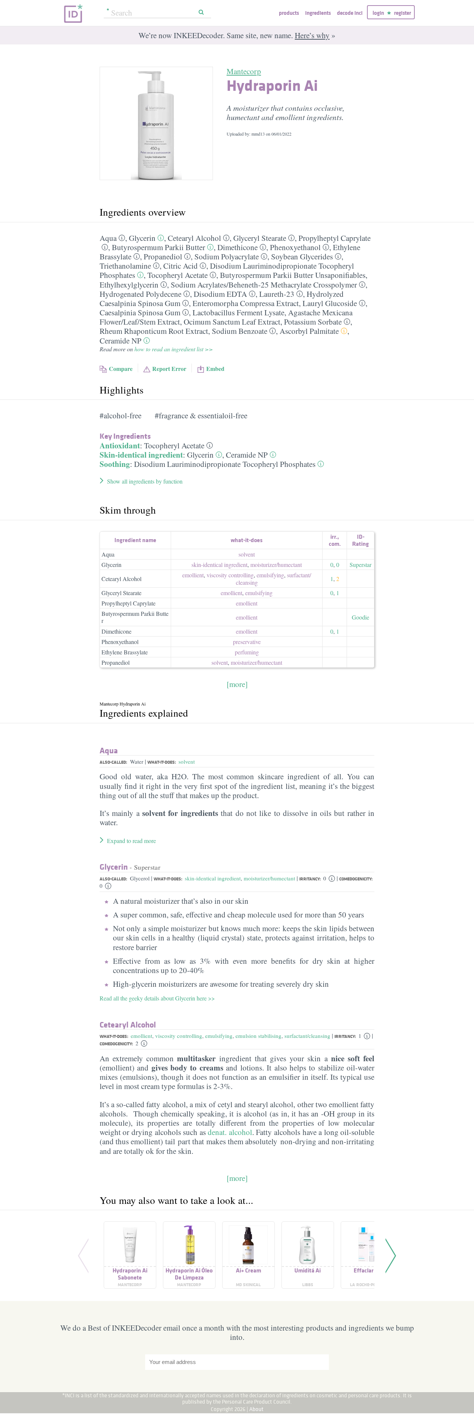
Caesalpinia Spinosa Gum (140, 312)
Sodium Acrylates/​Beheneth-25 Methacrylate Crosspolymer (264, 284)
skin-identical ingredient (219, 564)
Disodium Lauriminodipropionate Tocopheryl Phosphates (225, 464)
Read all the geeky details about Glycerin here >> (157, 998)
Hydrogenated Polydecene (140, 294)
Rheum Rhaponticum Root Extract (154, 331)
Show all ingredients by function (145, 481)
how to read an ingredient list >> (173, 349)
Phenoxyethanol (295, 247)
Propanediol (163, 256)
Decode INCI (350, 13)
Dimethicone (237, 247)
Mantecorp (244, 71)
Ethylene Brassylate (124, 652)
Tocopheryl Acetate (177, 275)
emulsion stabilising (258, 1035)
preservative (247, 641)
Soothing (115, 463)
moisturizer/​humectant (276, 564)
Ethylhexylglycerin (129, 284)
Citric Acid (180, 265)
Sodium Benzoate (239, 331)
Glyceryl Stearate (259, 238)
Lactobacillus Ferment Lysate (238, 312)
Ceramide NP (120, 340)
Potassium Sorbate (313, 321)
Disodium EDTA (220, 294)
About (256, 1409)
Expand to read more (131, 840)
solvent (246, 554)
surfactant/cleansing (307, 1035)
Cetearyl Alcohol (194, 238)
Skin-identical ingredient (141, 454)
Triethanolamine (125, 265)
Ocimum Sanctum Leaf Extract (232, 321)
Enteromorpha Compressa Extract (246, 303)
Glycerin (142, 238)
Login (378, 13)
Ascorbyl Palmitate (309, 331)
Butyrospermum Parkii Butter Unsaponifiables (292, 275)
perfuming (247, 652)
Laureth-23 (276, 294)
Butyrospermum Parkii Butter (158, 247)
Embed (215, 368)
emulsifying (270, 575)
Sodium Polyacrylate (226, 256)
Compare (121, 368)
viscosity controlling (230, 575)
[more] (237, 684)
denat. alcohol (230, 1132)
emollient (193, 575)
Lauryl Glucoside (330, 303)
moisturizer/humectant (269, 878)
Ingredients (318, 13)
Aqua (108, 238)
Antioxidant (120, 445)
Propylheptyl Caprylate (334, 238)
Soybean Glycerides (302, 256)
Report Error (169, 368)
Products (289, 13)
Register (402, 13)
